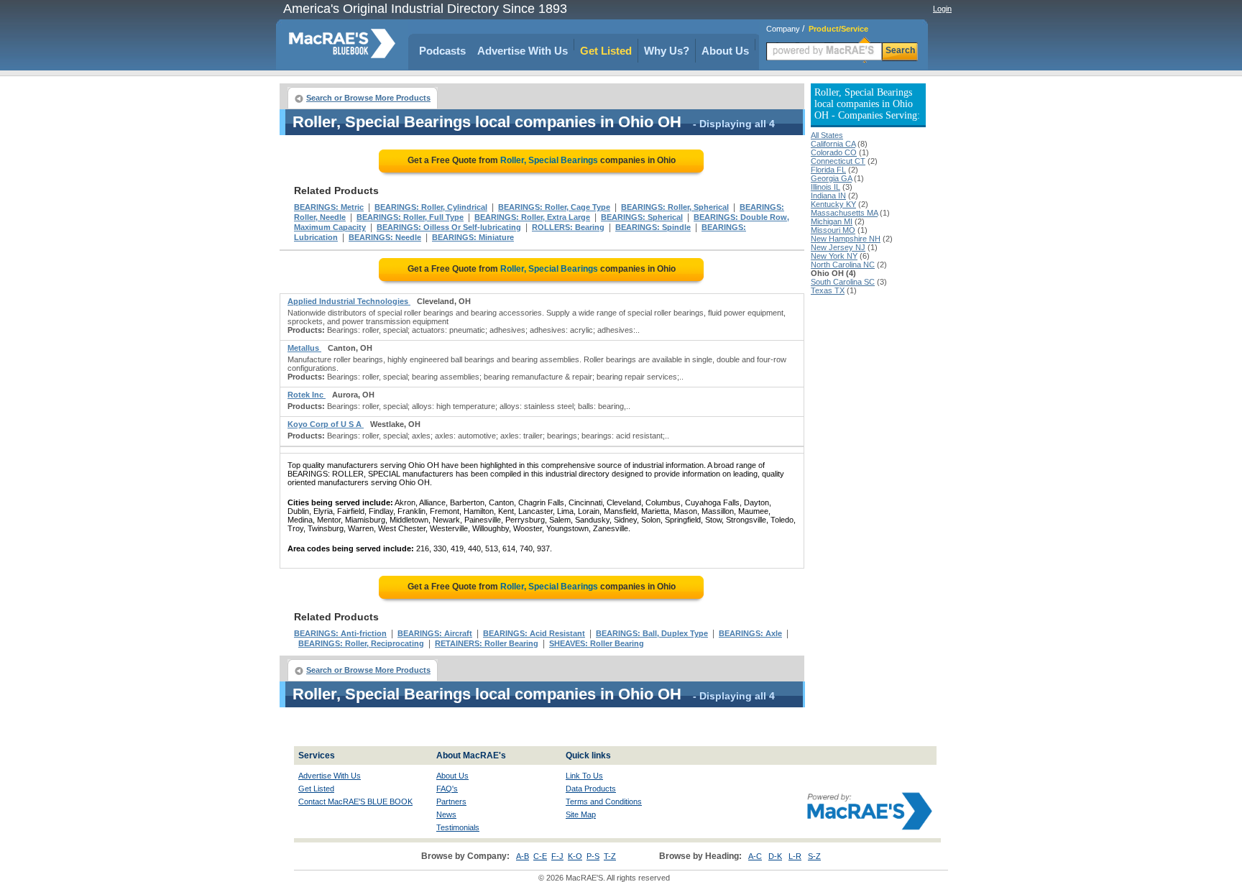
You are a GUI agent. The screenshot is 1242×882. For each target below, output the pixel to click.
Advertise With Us (522, 51)
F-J (557, 856)
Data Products (591, 788)
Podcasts (442, 51)
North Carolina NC (843, 264)
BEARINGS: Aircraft (434, 633)
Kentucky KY (833, 204)
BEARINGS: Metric (329, 207)
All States (827, 135)
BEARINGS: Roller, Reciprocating (361, 643)
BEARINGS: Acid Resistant (534, 633)
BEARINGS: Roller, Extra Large (532, 217)
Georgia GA (831, 178)
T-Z (610, 856)
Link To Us (584, 775)
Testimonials (457, 827)
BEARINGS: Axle (750, 633)
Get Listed (606, 51)
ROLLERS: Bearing (568, 227)
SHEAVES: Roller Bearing (596, 643)
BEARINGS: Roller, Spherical (675, 207)
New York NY (834, 256)
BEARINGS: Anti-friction (340, 633)
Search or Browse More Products (368, 97)
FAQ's (447, 788)
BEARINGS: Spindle (653, 227)
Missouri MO (833, 230)
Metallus (304, 348)
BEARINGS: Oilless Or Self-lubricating (449, 227)
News (446, 814)
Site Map (581, 814)
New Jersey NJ (838, 247)
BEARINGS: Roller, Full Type (410, 217)
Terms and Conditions (604, 801)
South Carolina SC (843, 281)
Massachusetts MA (844, 212)
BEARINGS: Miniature (473, 237)
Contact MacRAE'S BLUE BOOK (355, 801)
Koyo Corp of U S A (326, 424)
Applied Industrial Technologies (349, 301)
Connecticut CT (838, 161)
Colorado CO (834, 152)
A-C (755, 856)
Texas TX (828, 290)
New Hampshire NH (845, 238)
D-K (775, 856)
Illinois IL (825, 187)
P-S (592, 856)
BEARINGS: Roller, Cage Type (554, 207)
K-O (575, 856)
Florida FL (828, 169)
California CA (833, 143)
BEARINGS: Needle (385, 237)
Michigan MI (831, 221)
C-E (540, 856)
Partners (451, 801)
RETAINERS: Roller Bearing (486, 643)
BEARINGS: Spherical (642, 217)
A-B (522, 856)
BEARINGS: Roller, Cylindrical (430, 207)
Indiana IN (828, 195)
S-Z (814, 856)
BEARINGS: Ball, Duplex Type (652, 633)
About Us (725, 51)
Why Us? (666, 51)
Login (942, 8)
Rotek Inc (307, 394)
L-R (794, 856)
